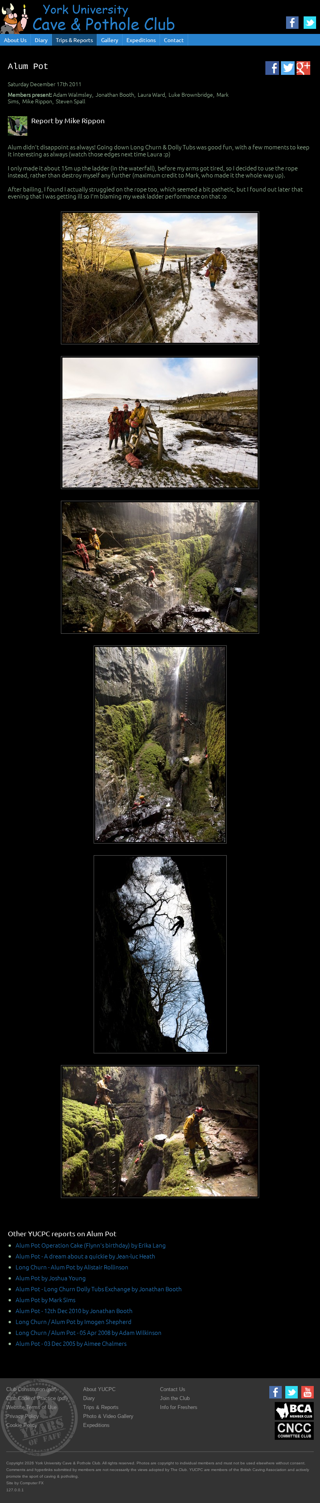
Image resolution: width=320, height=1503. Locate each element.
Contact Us (172, 1389)
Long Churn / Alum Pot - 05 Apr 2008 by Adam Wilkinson (89, 1332)
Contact (174, 39)
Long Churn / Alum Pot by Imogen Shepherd (74, 1321)
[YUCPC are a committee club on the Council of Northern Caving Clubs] (293, 1440)
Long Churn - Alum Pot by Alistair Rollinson (72, 1267)
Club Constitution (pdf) (31, 1389)
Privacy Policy (22, 1416)
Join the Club (175, 1398)
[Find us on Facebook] (274, 1399)
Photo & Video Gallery (108, 1416)
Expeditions (141, 39)
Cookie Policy (21, 1425)
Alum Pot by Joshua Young (51, 1278)
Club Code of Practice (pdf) (37, 1398)
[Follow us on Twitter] (290, 1399)
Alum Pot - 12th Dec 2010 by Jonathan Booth (74, 1310)
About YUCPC (99, 1389)
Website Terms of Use (31, 1407)
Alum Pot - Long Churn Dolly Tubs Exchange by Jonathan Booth (99, 1289)
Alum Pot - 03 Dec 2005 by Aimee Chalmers (71, 1343)
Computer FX (32, 1483)
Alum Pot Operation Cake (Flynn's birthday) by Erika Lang (91, 1245)
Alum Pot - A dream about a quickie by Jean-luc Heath (85, 1256)
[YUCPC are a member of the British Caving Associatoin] (293, 1420)
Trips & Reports (74, 39)
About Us (15, 39)
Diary (41, 39)
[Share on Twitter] (288, 68)
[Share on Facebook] (272, 68)
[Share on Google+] (303, 68)
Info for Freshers (178, 1407)
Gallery (109, 39)
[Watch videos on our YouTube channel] (306, 1399)
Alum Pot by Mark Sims (45, 1300)
